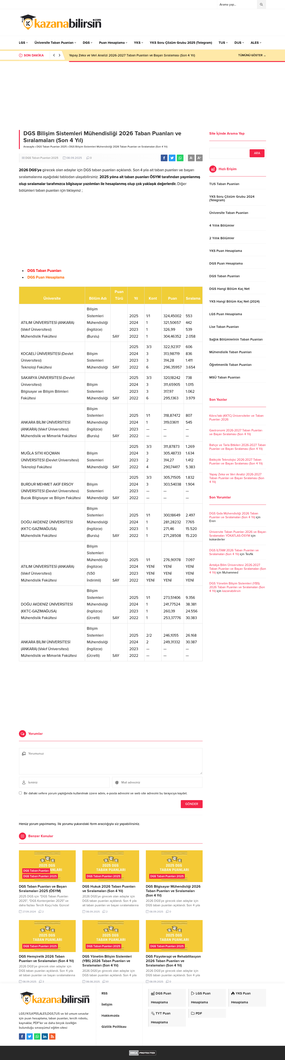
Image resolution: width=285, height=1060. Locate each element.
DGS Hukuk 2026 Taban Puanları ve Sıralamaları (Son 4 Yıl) (108, 888)
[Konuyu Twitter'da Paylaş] (172, 158)
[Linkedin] (45, 1036)
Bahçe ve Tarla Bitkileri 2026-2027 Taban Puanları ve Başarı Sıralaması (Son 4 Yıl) (237, 447)
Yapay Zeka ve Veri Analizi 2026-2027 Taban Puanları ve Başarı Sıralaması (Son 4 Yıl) (132, 55)
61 (107, 981)
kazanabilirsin (231, 591)
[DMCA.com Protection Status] (142, 1053)
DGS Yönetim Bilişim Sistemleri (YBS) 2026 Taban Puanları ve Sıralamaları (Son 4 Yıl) (107, 961)
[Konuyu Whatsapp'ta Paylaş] (180, 158)
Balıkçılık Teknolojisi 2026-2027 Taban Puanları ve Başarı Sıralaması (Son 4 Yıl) (236, 461)
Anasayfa (28, 146)
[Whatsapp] (37, 1036)
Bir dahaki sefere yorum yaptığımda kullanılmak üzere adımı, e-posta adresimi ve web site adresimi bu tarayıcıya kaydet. (105, 793)
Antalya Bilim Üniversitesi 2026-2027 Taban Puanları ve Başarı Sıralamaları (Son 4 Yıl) (237, 568)
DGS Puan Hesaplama (45, 277)
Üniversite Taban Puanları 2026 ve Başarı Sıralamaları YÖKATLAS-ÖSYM (237, 534)
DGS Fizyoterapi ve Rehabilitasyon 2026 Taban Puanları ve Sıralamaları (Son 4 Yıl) (173, 961)
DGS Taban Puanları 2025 (52, 146)
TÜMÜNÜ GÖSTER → (252, 55)
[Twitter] (29, 1036)
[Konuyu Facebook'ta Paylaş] (164, 158)
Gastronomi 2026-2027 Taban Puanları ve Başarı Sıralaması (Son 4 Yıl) (235, 432)
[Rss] (52, 1036)
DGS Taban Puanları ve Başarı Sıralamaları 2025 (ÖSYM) (43, 888)
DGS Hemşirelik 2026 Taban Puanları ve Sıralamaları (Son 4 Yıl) (46, 958)
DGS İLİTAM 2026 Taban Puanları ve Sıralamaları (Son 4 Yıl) (234, 552)
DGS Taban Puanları (44, 270)
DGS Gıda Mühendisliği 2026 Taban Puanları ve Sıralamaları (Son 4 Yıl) (233, 515)
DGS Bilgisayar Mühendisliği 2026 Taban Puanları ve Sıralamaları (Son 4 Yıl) (173, 891)
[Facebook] (22, 1036)
